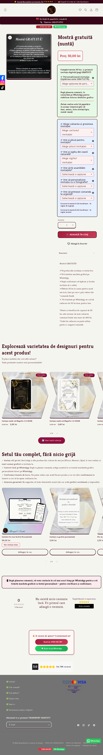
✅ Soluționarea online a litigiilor (19, 710)
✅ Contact (10, 682)
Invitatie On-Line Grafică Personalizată (17, 537)
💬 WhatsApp (60, 27)
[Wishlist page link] (80, 10)
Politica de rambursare (73, 743)
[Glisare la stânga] (46, 433)
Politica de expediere (73, 745)
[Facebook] (2, 77)
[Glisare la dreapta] (57, 433)
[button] (5, 10)
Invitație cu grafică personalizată (62, 537)
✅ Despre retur (12, 698)
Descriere (63, 253)
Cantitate (61, 220)
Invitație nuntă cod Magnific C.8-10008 (65, 421)
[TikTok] (2, 87)
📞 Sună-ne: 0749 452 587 (51, 642)
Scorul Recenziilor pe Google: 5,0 (30, 2)
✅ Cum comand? (13, 687)
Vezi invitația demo (11, 545)
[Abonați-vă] (48, 725)
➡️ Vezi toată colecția (51, 440)
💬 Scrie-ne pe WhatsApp (51, 648)
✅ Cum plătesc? (12, 693)
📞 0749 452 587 (44, 27)
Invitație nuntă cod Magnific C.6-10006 (17, 421)
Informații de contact (90, 745)
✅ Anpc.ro (10, 704)
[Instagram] (2, 82)
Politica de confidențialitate (54, 743)
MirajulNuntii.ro (24, 743)
